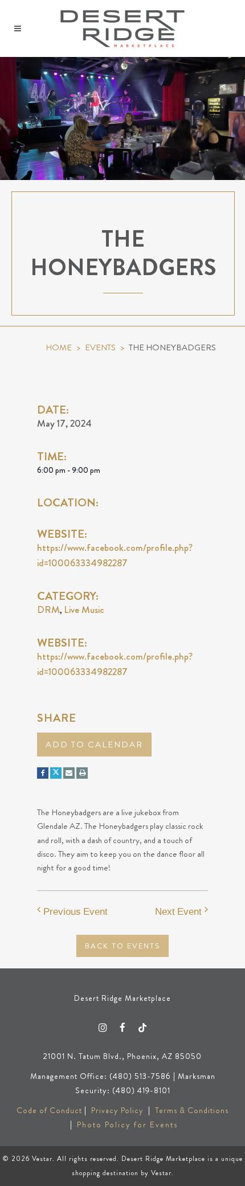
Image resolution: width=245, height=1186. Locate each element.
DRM (48, 609)
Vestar (42, 1159)
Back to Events (122, 945)
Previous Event (75, 911)
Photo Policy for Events (127, 1124)
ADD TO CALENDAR (94, 744)
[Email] (69, 773)
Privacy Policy (117, 1110)
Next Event (178, 911)
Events (100, 347)
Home (59, 347)
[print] (82, 773)
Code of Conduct (49, 1110)
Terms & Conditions (191, 1110)
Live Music (84, 609)
